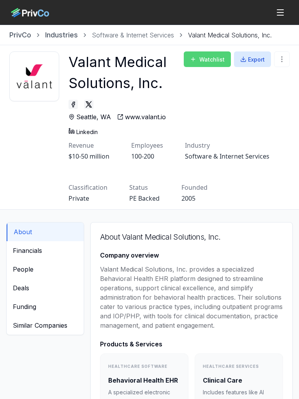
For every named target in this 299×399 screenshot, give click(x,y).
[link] (230, 35)
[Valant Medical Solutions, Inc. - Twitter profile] (88, 104)
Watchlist (212, 59)
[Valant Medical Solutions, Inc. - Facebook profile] (73, 104)
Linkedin (87, 132)
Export (256, 59)
